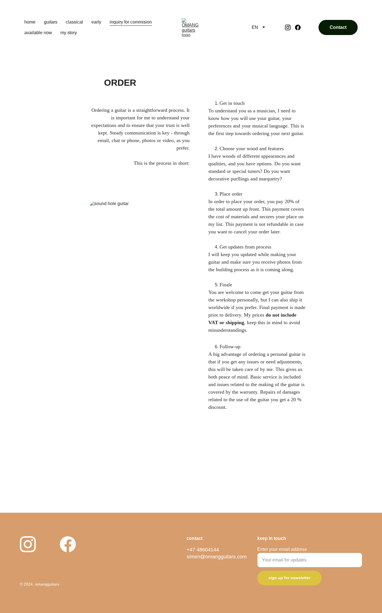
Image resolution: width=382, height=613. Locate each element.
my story (68, 32)
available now (38, 32)
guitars (50, 22)
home (30, 22)
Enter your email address (282, 549)
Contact (338, 27)
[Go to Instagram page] (290, 27)
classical (74, 22)
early (96, 22)
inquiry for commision (131, 22)
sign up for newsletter (289, 577)
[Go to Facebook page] (298, 27)
